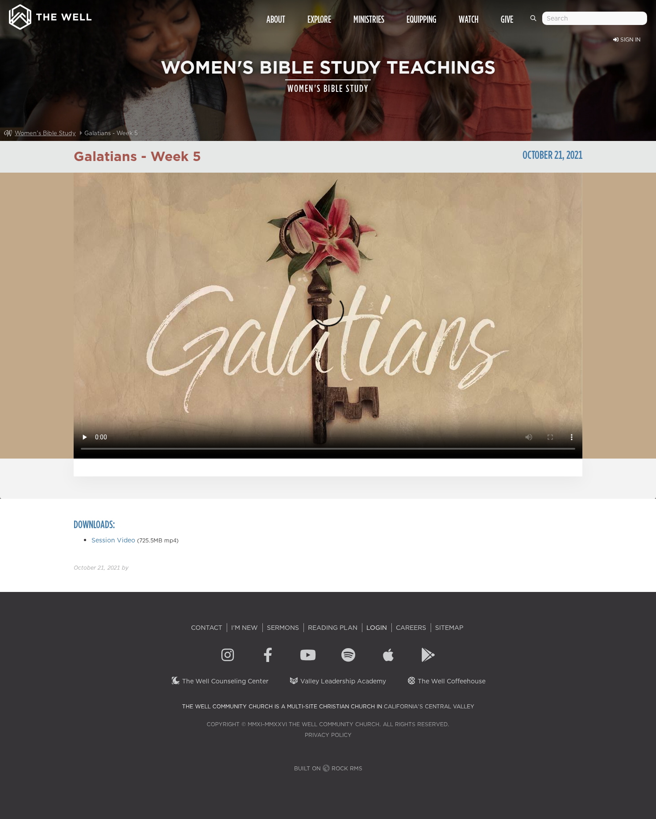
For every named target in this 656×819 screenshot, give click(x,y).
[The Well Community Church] (50, 15)
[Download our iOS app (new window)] (388, 656)
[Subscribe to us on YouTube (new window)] (308, 656)
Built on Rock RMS (328, 768)
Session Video (113, 540)
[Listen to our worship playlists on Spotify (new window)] (348, 656)
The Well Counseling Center (224, 681)
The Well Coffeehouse (451, 681)
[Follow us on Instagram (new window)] (227, 656)
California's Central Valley (429, 706)
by (101, 567)
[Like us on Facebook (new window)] (267, 656)
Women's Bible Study (45, 133)
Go (534, 22)
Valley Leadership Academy (342, 681)
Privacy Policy (328, 735)
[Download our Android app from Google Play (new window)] (428, 656)
